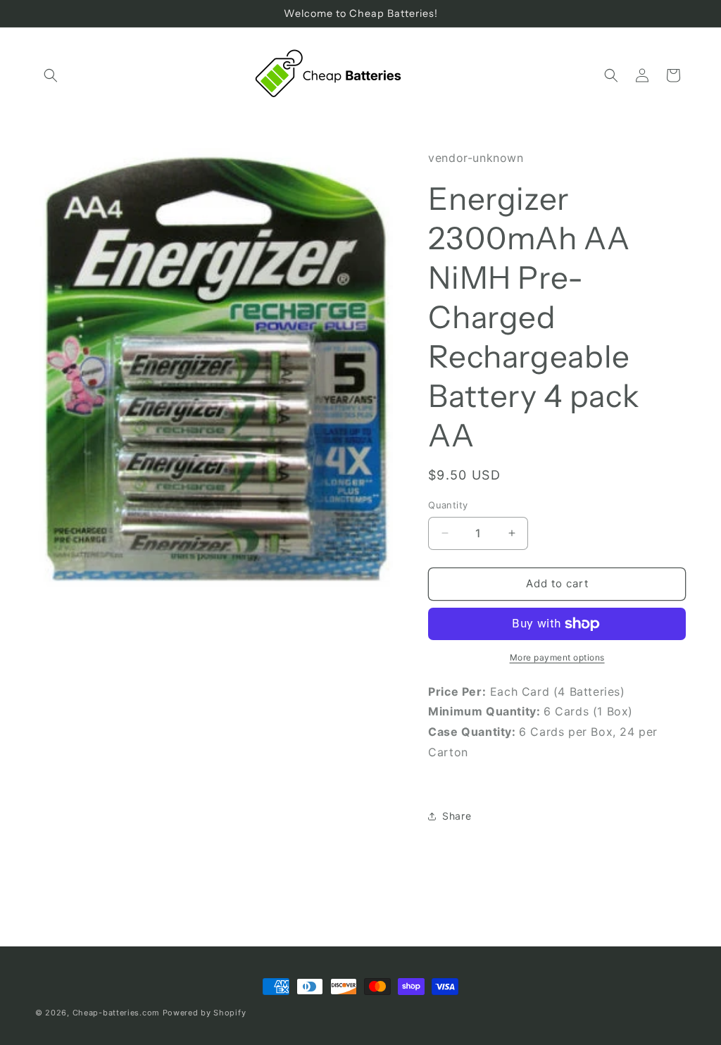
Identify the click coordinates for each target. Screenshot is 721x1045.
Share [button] (456, 816)
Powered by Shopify (204, 1013)
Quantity (448, 505)
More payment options (557, 657)
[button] (50, 75)
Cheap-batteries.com (116, 1013)
